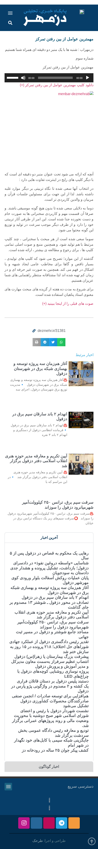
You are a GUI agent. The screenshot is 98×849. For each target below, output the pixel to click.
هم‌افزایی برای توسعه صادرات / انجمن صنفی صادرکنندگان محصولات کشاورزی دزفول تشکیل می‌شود (50, 701)
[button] (10, 13)
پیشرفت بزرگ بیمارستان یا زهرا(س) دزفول (51, 656)
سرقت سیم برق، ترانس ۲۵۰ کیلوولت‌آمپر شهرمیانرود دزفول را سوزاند (57, 505)
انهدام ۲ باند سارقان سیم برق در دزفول (55, 597)
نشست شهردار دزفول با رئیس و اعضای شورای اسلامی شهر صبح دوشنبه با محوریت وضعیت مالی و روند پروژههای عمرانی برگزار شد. (50, 718)
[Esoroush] (36, 823)
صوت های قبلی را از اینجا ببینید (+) (67, 303)
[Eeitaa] (74, 823)
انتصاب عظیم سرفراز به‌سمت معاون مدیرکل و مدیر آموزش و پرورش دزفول (50, 664)
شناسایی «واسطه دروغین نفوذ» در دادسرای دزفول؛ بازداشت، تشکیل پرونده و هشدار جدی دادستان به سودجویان (49, 568)
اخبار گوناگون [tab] (49, 766)
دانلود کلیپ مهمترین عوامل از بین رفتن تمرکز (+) (56, 85)
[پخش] (87, 78)
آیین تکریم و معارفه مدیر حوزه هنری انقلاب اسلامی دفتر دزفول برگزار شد (36, 461)
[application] (49, 77)
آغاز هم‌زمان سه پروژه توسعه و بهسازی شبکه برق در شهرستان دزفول (40, 368)
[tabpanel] (49, 651)
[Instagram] (24, 823)
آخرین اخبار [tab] (49, 537)
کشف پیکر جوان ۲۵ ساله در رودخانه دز (55, 750)
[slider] (13, 77)
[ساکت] (23, 78)
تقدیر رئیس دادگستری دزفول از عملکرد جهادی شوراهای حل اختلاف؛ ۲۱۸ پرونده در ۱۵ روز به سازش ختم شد (49, 646)
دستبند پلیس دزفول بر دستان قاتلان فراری (53, 681)
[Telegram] (61, 823)
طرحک (37, 841)
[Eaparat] (49, 823)
